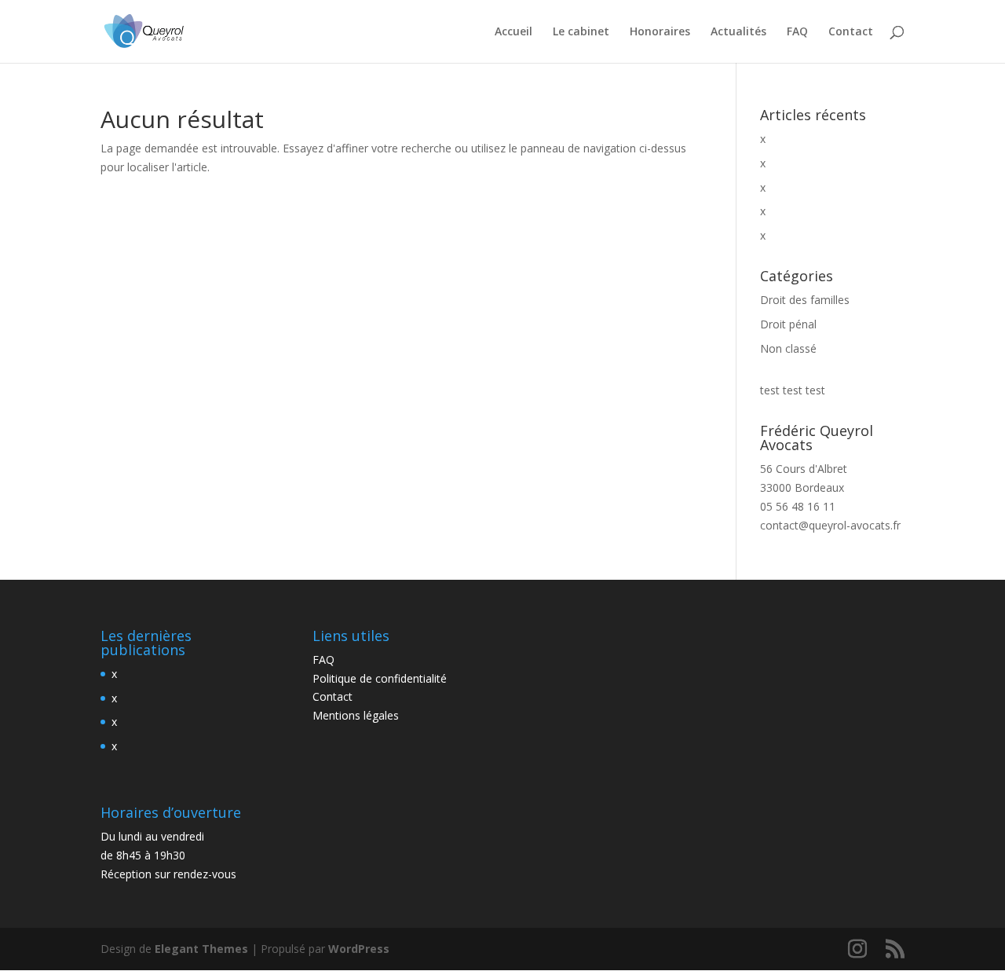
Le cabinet (581, 32)
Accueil (513, 32)
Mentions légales (355, 715)
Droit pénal (788, 324)
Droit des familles (805, 299)
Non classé (788, 348)
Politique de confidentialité (379, 678)
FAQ (797, 32)
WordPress (358, 948)
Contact (850, 32)
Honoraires (660, 32)
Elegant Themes (201, 948)
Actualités (738, 32)
